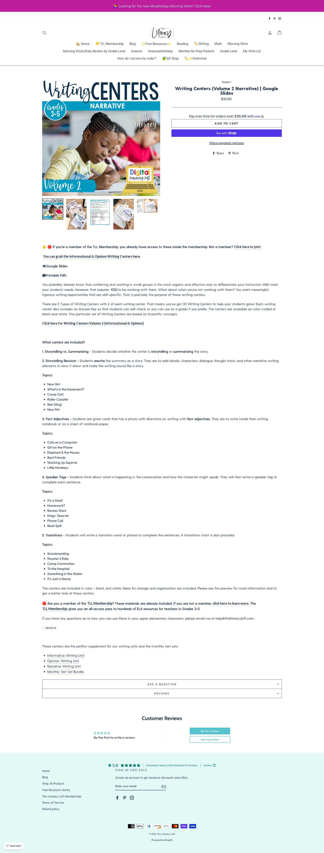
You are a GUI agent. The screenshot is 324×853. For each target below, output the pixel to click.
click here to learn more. (231, 603)
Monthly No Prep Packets (196, 51)
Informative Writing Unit (65, 655)
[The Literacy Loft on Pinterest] (125, 797)
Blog (132, 43)
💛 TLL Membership (109, 43)
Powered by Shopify (162, 840)
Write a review (210, 731)
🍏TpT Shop (170, 58)
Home (226, 82)
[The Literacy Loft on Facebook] (117, 797)
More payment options (226, 143)
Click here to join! (248, 247)
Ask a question (162, 684)
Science (136, 51)
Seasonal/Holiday (160, 51)
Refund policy (50, 809)
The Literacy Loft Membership (61, 796)
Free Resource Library (56, 789)
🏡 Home (83, 43)
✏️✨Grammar (195, 58)
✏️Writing (201, 43)
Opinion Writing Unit (63, 661)
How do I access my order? (136, 58)
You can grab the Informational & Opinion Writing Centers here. (92, 256)
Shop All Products (53, 783)
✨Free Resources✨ (156, 43)
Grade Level (228, 51)
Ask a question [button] (210, 739)
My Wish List (252, 51)
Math (218, 43)
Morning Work (238, 43)
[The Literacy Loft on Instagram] (132, 797)
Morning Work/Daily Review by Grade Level (94, 51)
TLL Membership (99, 603)
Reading (182, 43)
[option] (101, 137)
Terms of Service (53, 802)
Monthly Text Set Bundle (65, 671)
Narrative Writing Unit (64, 666)
